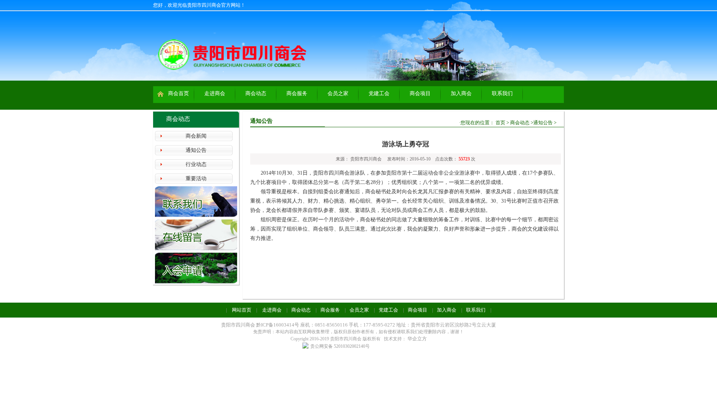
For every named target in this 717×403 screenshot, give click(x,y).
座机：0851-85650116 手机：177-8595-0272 (347, 325)
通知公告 (196, 150)
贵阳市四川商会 (238, 325)
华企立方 (417, 338)
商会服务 (296, 93)
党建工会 (379, 93)
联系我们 (502, 93)
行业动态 (196, 164)
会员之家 (338, 93)
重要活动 (196, 178)
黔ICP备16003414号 (278, 325)
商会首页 (178, 93)
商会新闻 (196, 136)
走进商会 (214, 93)
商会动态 (255, 93)
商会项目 (420, 93)
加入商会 (461, 93)
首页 (500, 122)
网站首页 (241, 310)
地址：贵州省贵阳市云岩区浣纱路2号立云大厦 (446, 325)
